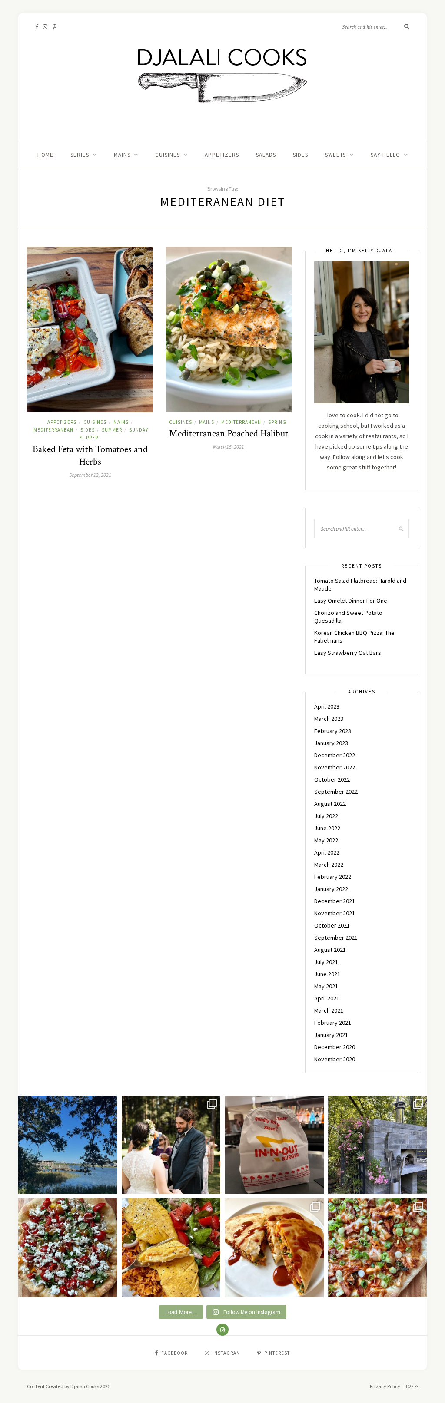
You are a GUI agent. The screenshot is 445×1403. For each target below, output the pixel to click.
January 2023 (331, 743)
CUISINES (167, 154)
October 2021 (332, 925)
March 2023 (328, 719)
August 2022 (330, 804)
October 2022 (332, 779)
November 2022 (334, 767)
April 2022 (326, 852)
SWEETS (335, 154)
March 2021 (328, 1010)
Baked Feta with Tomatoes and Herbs (90, 455)
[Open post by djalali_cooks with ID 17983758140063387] (171, 1247)
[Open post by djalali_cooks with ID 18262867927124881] (67, 1247)
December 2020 (334, 1047)
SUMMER (112, 430)
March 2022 (328, 864)
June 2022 (327, 828)
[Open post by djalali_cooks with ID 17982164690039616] (377, 1247)
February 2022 (332, 877)
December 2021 (334, 901)
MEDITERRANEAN (53, 430)
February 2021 (332, 1023)
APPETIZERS (222, 154)
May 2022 (326, 840)
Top (410, 1386)
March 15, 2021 (228, 446)
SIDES (300, 154)
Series (79, 154)
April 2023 (326, 706)
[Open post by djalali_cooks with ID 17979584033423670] (171, 1145)
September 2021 (336, 937)
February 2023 (332, 731)
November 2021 (334, 913)
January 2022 (331, 889)
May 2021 (326, 986)
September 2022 (336, 792)
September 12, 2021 (90, 475)
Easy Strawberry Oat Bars (347, 653)
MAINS (122, 154)
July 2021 (326, 962)
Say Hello (385, 154)
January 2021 (331, 1035)
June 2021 (327, 974)
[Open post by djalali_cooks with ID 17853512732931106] (377, 1145)
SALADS (266, 154)
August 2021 (330, 950)
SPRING (277, 422)
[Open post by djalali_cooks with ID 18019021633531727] (274, 1247)
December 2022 (334, 755)
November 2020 (334, 1059)
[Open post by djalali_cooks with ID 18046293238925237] (67, 1145)
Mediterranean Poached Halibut (228, 433)
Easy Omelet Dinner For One (350, 600)
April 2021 (326, 998)
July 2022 (326, 816)
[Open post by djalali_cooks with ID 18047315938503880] (274, 1145)
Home (45, 154)
